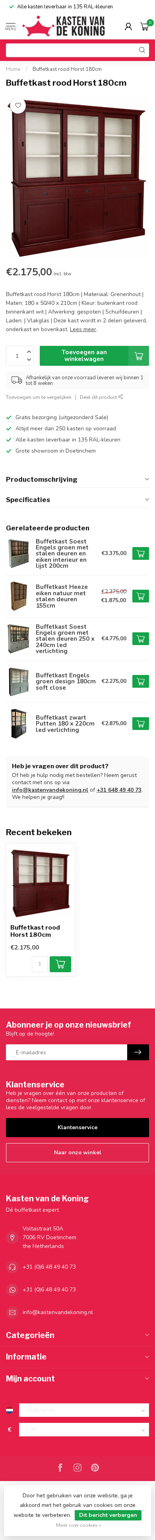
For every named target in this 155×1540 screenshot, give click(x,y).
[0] (144, 26)
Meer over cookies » (78, 1525)
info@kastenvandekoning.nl (50, 790)
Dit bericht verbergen (108, 1515)
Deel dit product (99, 397)
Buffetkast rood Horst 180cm (67, 69)
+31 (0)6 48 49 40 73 (49, 1267)
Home (13, 69)
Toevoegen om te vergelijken (39, 397)
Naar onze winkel (77, 1152)
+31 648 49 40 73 (119, 790)
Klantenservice (77, 1127)
